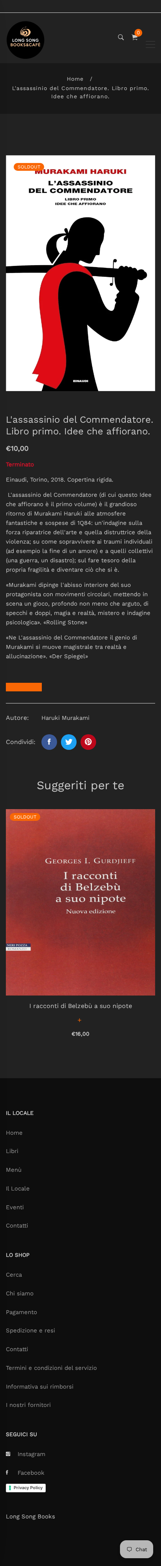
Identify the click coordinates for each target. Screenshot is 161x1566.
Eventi (15, 1207)
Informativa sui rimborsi (39, 1386)
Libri (12, 1151)
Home (75, 79)
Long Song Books (30, 1516)
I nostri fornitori (28, 1404)
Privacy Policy (28, 1487)
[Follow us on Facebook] (49, 742)
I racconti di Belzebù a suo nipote (80, 1006)
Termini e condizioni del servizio (51, 1367)
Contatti (17, 1225)
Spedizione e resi (30, 1330)
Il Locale (18, 1188)
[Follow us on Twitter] (69, 742)
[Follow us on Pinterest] (88, 742)
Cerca (14, 1274)
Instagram (31, 1454)
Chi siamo (20, 1293)
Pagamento (21, 1312)
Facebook (31, 1472)
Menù (13, 1169)
